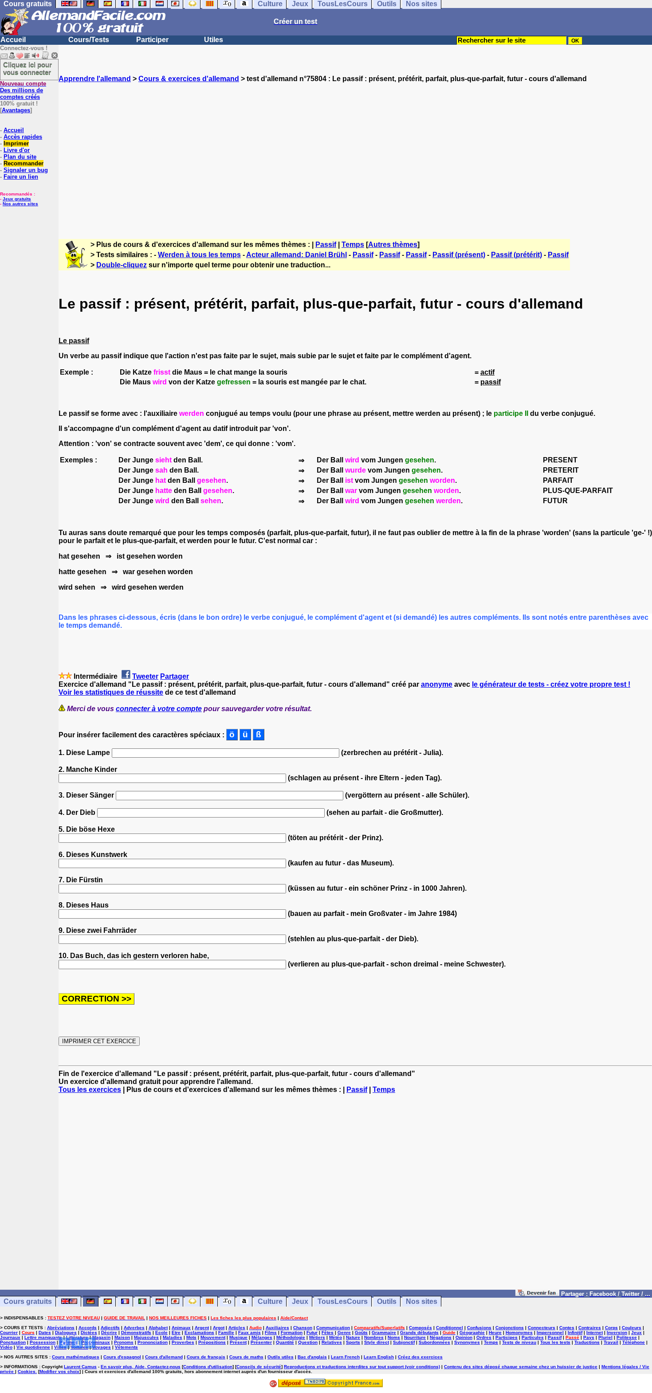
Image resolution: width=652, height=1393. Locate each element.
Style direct (376, 1342)
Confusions (479, 1327)
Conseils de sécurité (258, 1366)
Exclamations (199, 1332)
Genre (344, 1332)
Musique (238, 1337)
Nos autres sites (20, 203)
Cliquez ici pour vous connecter (27, 68)
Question (308, 1342)
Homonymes (519, 1332)
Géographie (472, 1332)
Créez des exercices (420, 1356)
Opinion (464, 1337)
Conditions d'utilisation (207, 1366)
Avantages (16, 110)
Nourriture (415, 1337)
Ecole (161, 1332)
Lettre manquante (43, 1337)
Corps (611, 1327)
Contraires (589, 1327)
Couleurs (631, 1327)
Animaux (181, 1327)
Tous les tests (555, 1342)
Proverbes (183, 1342)
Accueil (13, 39)
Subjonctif (404, 1342)
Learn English (379, 1356)
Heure (495, 1332)
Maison (122, 1337)
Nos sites (421, 1301)
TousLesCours (343, 1301)
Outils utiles (280, 1356)
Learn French (345, 1356)
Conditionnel (449, 1327)
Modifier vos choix (59, 1371)
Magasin (101, 1337)
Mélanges (261, 1337)
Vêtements (126, 1347)
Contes (566, 1327)
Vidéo (6, 1347)
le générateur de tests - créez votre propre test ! (551, 684)
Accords (88, 1327)
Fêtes (328, 1332)
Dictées (89, 1332)
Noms (394, 1337)
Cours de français (206, 1356)
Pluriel (605, 1337)
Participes (506, 1337)
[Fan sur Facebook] (537, 1293)
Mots (191, 1337)
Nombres (374, 1337)
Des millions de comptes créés (23, 90)
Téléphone (633, 1342)
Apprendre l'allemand (95, 78)
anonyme (436, 684)
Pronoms (124, 1342)
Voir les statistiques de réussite (111, 692)
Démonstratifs (136, 1332)
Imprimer (16, 143)
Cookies (26, 1371)
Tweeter (145, 676)
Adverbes (134, 1327)
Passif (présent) (458, 254)
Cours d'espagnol (122, 1356)
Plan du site (20, 156)
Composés (420, 1327)
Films (271, 1332)
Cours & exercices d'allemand (188, 78)
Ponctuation (13, 1342)
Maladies (172, 1337)
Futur (312, 1332)
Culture (270, 1301)
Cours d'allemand (164, 1356)
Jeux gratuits (17, 198)
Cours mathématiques (75, 1356)
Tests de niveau (519, 1342)
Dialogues (66, 1332)
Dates (45, 1332)
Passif (325, 244)
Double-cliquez (121, 265)
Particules (533, 1337)
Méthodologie (290, 1337)
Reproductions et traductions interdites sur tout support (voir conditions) (362, 1366)
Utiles (213, 39)
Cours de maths (246, 1356)
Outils (387, 1301)
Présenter (261, 1342)
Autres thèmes (392, 244)
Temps (353, 244)
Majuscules (146, 1337)
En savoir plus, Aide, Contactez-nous (141, 1366)
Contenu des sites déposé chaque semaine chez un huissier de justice (520, 1366)
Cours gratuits (28, 1301)
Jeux (300, 1301)
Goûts (361, 1332)
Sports (353, 1342)
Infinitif (575, 1332)
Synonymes (467, 1342)
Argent (202, 1327)
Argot (218, 1327)
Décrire (109, 1332)
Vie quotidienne (33, 1347)
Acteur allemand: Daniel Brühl (296, 254)
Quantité (285, 1342)
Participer (152, 39)
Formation (291, 1332)
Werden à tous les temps (199, 254)
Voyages (101, 1347)
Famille (226, 1332)
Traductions (587, 1342)
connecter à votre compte (159, 708)
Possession (42, 1342)
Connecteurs (541, 1327)
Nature (353, 1337)
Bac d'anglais (312, 1356)
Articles (236, 1327)
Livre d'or (17, 150)
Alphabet (158, 1327)
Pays (588, 1337)
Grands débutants (419, 1332)
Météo (335, 1337)
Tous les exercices (90, 1089)
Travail (611, 1342)
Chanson (302, 1327)
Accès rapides (23, 136)
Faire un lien (21, 176)
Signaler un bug (26, 170)
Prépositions (212, 1342)
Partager (174, 676)
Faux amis (249, 1332)
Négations (441, 1337)
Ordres (483, 1337)
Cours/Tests (88, 39)
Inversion (617, 1332)
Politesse (627, 1337)
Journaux (10, 1337)
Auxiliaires (277, 1327)
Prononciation (152, 1342)
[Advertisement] (355, 153)
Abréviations (61, 1327)
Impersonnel (550, 1332)
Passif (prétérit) (516, 254)
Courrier (9, 1332)
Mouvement (212, 1337)
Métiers (317, 1337)
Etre (176, 1332)
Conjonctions (509, 1327)
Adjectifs (110, 1327)
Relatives (332, 1342)
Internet (594, 1332)
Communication (333, 1327)
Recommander (23, 163)
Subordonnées (434, 1342)
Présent (238, 1342)
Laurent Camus (80, 1366)
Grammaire (384, 1332)
